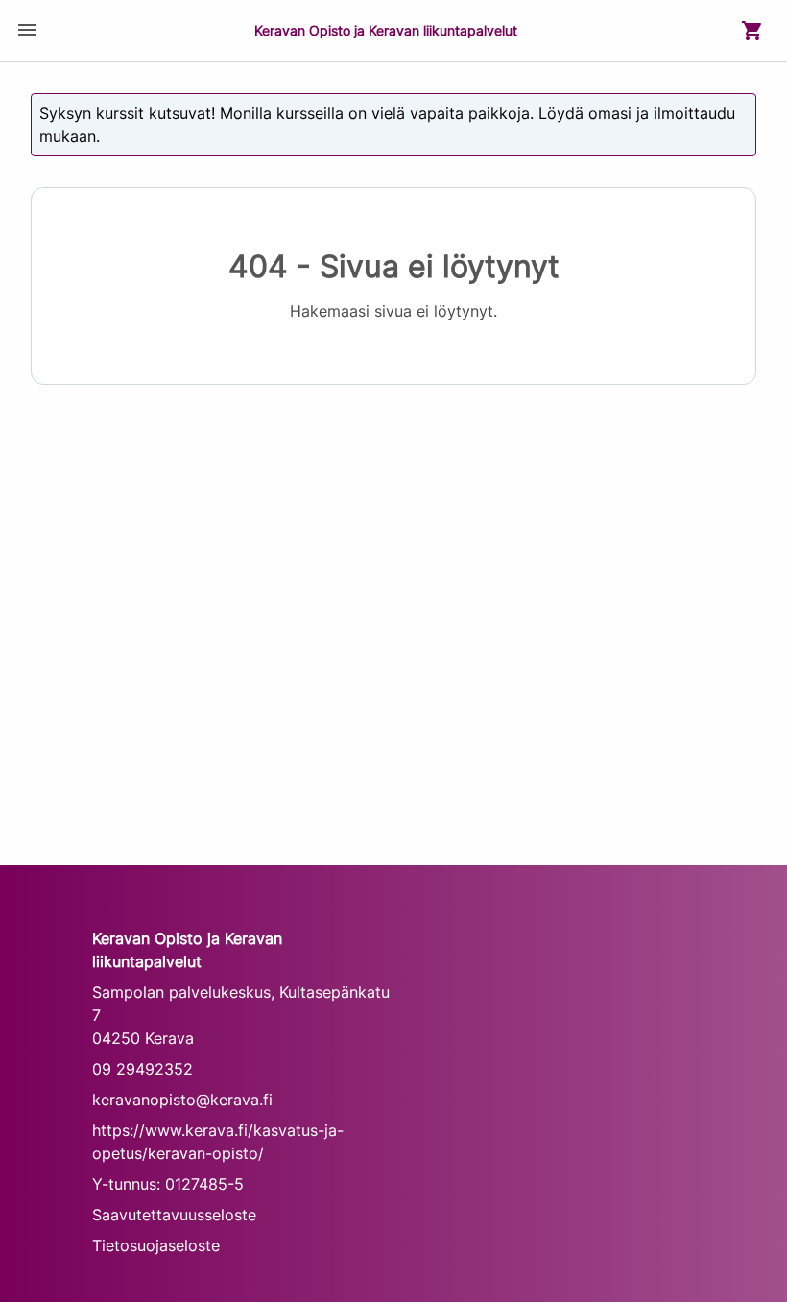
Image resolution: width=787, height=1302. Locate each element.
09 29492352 (142, 1068)
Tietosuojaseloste (156, 1245)
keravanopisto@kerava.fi (182, 1099)
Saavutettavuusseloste (174, 1214)
